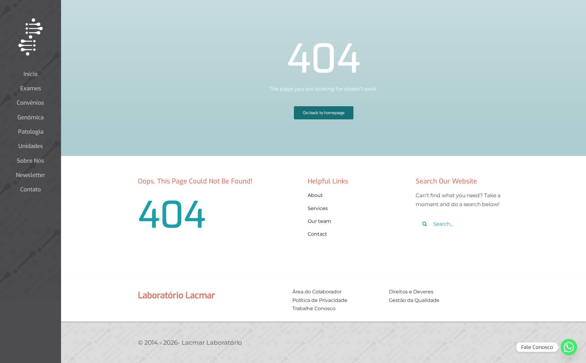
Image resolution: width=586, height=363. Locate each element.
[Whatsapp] (569, 347)
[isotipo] (30, 21)
